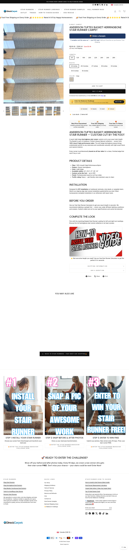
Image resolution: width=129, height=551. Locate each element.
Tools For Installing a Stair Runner (13, 491)
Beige (71, 79)
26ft (107, 58)
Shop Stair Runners (9, 482)
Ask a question (97, 270)
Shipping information (97, 266)
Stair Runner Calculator (85, 205)
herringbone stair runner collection (91, 223)
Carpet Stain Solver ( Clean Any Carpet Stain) (98, 488)
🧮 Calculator (84, 109)
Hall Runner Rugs (95, 9)
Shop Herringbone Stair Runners (13, 485)
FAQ (45, 496)
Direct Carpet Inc (64, 544)
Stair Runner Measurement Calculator (96, 485)
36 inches (85, 71)
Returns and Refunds (50, 493)
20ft (89, 58)
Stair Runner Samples (74, 9)
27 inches (95, 66)
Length (72, 54)
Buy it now (97, 91)
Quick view (18, 326)
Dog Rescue (69, 12)
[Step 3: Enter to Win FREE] (105, 405)
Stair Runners (27, 9)
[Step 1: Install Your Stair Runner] (23, 405)
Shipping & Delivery (49, 485)
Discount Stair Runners (10, 494)
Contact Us (47, 498)
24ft (101, 58)
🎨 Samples (94, 109)
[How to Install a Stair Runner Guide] (97, 241)
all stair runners (109, 223)
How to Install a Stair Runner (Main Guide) (97, 482)
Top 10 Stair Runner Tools (92, 491)
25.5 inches (84, 66)
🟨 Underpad (111, 109)
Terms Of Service (49, 488)
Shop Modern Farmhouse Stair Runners (15, 488)
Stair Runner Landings (49, 9)
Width (72, 62)
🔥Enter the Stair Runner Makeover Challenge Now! (23, 447)
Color (74, 76)
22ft (95, 58)
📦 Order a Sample (97, 36)
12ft (77, 58)
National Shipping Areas (51, 504)
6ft (72, 58)
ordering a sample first (84, 207)
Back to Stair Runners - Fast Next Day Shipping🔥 (65, 353)
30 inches (104, 66)
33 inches (114, 66)
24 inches (74, 66)
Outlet (24, 12)
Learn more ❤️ (89, 504)
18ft (83, 58)
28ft (113, 58)
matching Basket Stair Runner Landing (90, 221)
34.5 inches (75, 71)
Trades (33, 12)
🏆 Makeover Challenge (51, 506)
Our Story (47, 482)
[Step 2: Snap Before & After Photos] (64, 405)
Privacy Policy (48, 490)
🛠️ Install (102, 109)
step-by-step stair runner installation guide (90, 191)
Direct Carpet (75, 24)
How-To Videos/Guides (49, 12)
